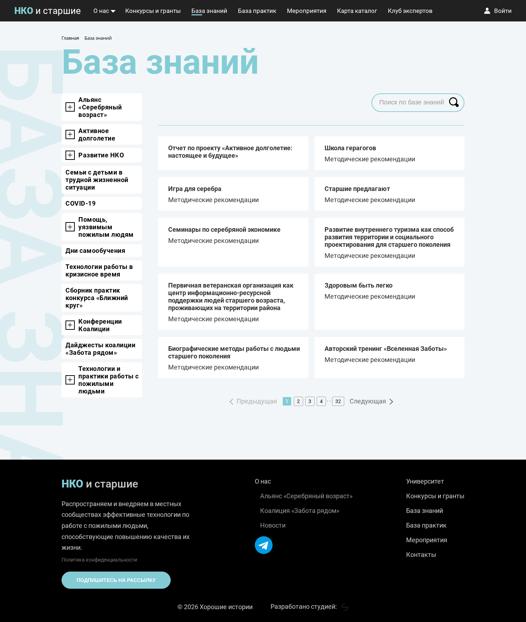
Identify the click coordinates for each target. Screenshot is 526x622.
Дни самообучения (95, 250)
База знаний (209, 10)
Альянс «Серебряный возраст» (100, 107)
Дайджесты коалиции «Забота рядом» (100, 348)
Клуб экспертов (410, 10)
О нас (101, 10)
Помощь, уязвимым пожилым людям (106, 227)
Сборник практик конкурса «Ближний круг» (96, 297)
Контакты (421, 554)
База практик (257, 10)
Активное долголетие (96, 134)
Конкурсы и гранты (153, 10)
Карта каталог (357, 10)
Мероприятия (306, 10)
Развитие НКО (101, 155)
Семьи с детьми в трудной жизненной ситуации (96, 179)
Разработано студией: (304, 606)
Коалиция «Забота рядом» (299, 510)
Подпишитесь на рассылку (116, 580)
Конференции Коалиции (100, 325)
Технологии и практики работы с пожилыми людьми (108, 380)
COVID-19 (80, 203)
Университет (425, 481)
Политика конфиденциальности (99, 560)
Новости (273, 525)
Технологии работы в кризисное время (99, 270)
